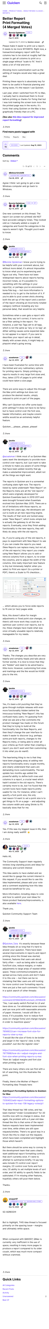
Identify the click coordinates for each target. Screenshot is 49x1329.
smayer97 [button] (13, 1199)
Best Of (6, 1300)
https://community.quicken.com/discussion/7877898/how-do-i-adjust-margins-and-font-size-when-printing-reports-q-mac (24, 1053)
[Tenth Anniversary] (17, 254)
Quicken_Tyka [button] (15, 846)
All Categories (8, 1285)
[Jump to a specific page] (44, 166)
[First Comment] (33, 175)
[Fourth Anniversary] (17, 849)
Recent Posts (8, 1289)
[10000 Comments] (25, 254)
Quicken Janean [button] (34, 42)
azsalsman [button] (14, 357)
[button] (5, 33)
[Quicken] (13, 3)
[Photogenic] (10, 254)
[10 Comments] (17, 35)
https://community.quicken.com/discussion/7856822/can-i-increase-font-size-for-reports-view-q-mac (24, 1031)
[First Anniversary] (14, 35)
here (19, 903)
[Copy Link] (42, 42)
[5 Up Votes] (25, 35)
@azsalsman (9, 456)
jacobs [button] (12, 246)
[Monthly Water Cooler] (17, 1204)
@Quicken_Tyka (10, 943)
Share (6, 127)
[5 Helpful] (21, 35)
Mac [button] (24, 137)
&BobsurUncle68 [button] (16, 173)
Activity (6, 1293)
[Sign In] (45, 3)
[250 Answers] (21, 254)
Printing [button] (7, 137)
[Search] (40, 3)
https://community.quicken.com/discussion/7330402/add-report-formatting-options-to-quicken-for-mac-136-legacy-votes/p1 (24, 1100)
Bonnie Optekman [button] (17, 32)
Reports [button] (16, 137)
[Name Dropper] (10, 35)
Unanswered (24, 1296)
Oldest (13, 161)
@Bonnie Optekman (12, 262)
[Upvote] (5, 144)
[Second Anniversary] (27, 357)
